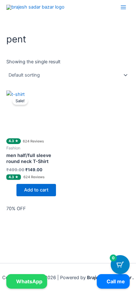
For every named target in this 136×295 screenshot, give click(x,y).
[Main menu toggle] (123, 7)
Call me (115, 281)
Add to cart (36, 190)
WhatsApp (28, 281)
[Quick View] (13, 190)
